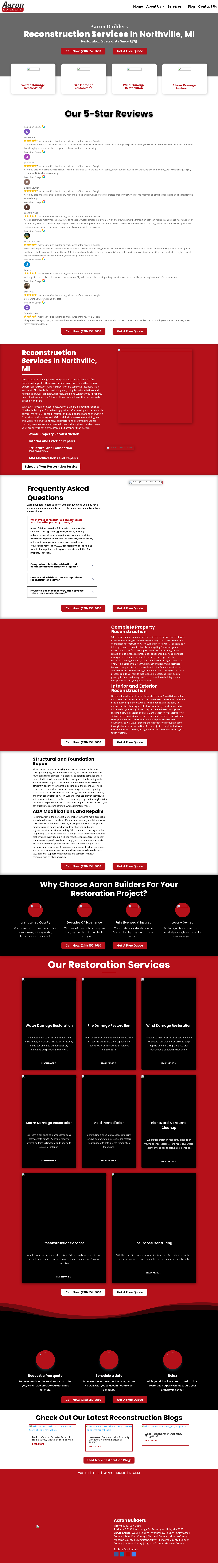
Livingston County (146, 1539)
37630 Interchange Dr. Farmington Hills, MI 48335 (154, 1529)
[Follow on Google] (134, 1554)
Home (138, 6)
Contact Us (207, 6)
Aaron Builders (130, 1520)
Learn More (47, 1063)
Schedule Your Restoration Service (51, 466)
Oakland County (157, 1536)
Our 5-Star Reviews (109, 113)
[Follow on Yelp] (128, 1554)
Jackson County (133, 1543)
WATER (84, 1473)
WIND (109, 1473)
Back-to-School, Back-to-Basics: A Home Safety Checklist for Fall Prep (52, 1438)
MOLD (121, 1473)
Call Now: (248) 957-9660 (83, 51)
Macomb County (123, 1539)
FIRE (97, 1473)
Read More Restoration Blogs (109, 1460)
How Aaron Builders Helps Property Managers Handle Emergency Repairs (109, 1440)
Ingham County (154, 1543)
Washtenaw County (162, 1532)
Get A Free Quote (130, 51)
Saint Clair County (135, 1536)
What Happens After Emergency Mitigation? (163, 1435)
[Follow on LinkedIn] (122, 1554)
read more (38, 1444)
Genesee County (174, 1543)
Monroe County (179, 1536)
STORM (134, 1473)
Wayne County (140, 1532)
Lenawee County (168, 1539)
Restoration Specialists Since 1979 (109, 41)
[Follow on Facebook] (116, 1554)
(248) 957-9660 (132, 1525)
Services (174, 6)
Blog (191, 6)
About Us (153, 6)
